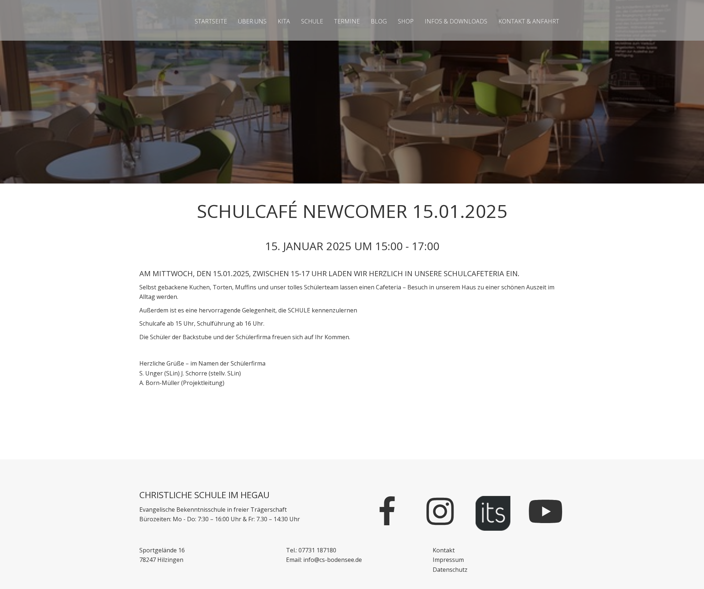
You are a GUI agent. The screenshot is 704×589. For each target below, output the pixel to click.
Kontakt (444, 550)
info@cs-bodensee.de (332, 560)
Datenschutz (450, 570)
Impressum (448, 560)
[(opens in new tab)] (493, 513)
